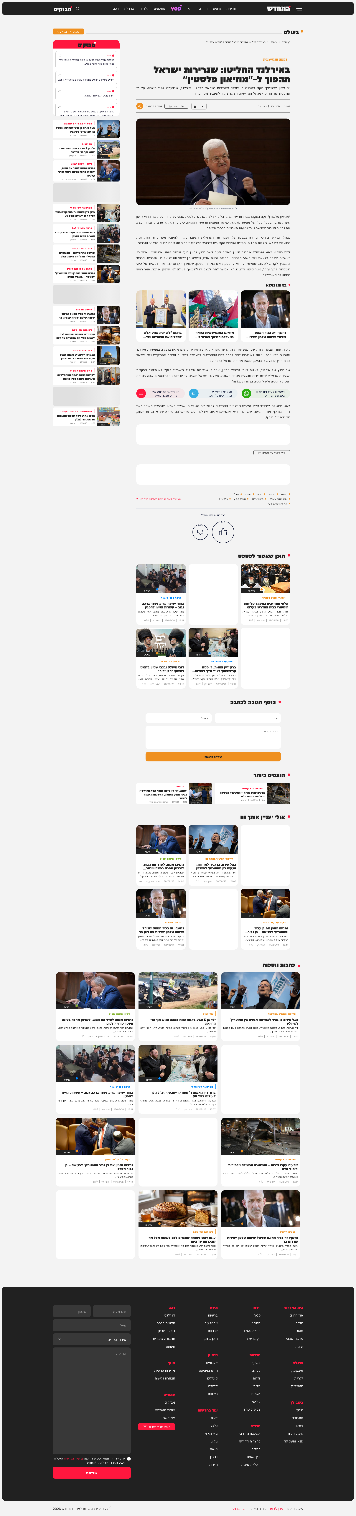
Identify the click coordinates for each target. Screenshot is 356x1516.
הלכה (299, 1323)
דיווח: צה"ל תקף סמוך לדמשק (99, 95)
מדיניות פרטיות (164, 1370)
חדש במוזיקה (208, 1370)
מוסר (299, 1331)
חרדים (203, 8)
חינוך (299, 1410)
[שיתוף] (59, 55)
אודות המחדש (165, 1410)
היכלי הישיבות (251, 1464)
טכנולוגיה (211, 1323)
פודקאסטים (252, 1331)
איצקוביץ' (296, 1370)
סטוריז (256, 1323)
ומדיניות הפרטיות (74, 1458)
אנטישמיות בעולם (278, 498)
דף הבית (286, 42)
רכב (116, 8)
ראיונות (213, 1394)
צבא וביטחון (252, 1409)
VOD (176, 8)
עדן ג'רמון (276, 1508)
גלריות (143, 8)
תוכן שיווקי (211, 1338)
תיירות (213, 1464)
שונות (299, 1346)
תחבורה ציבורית (164, 1338)
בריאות (213, 1315)
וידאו (190, 8)
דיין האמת (254, 1457)
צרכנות (213, 1331)
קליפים (213, 1386)
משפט (213, 1449)
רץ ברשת (254, 1338)
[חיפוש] (77, 8)
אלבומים (212, 1362)
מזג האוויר (210, 1433)
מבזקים (170, 1402)
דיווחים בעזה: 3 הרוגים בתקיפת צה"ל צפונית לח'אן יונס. (86, 79)
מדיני (259, 494)
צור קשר (169, 1418)
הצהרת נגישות (165, 1378)
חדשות (231, 8)
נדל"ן (214, 1457)
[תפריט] (298, 8)
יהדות (257, 1378)
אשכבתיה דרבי (250, 1433)
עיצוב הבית (295, 1433)
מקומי (214, 1441)
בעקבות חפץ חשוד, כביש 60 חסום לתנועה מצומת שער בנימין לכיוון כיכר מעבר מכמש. (86, 61)
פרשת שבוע (294, 1338)
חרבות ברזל (257, 498)
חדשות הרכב (166, 1323)
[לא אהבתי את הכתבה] (200, 532)
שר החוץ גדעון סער (277, 503)
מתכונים (159, 8)
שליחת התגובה (213, 756)
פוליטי (248, 494)
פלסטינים (223, 498)
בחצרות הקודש (250, 1441)
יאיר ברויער (238, 1508)
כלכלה (213, 1425)
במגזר (256, 1449)
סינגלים (212, 1378)
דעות (214, 1418)
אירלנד (235, 494)
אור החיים (296, 1315)
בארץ (256, 1362)
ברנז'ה (129, 8)
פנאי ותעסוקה (293, 1441)
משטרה (255, 1394)
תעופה (170, 1346)
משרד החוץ (240, 498)
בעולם (274, 42)
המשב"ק (297, 1386)
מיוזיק (217, 8)
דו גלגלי (169, 1315)
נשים (299, 1425)
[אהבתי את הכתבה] (223, 532)
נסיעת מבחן (166, 1331)
